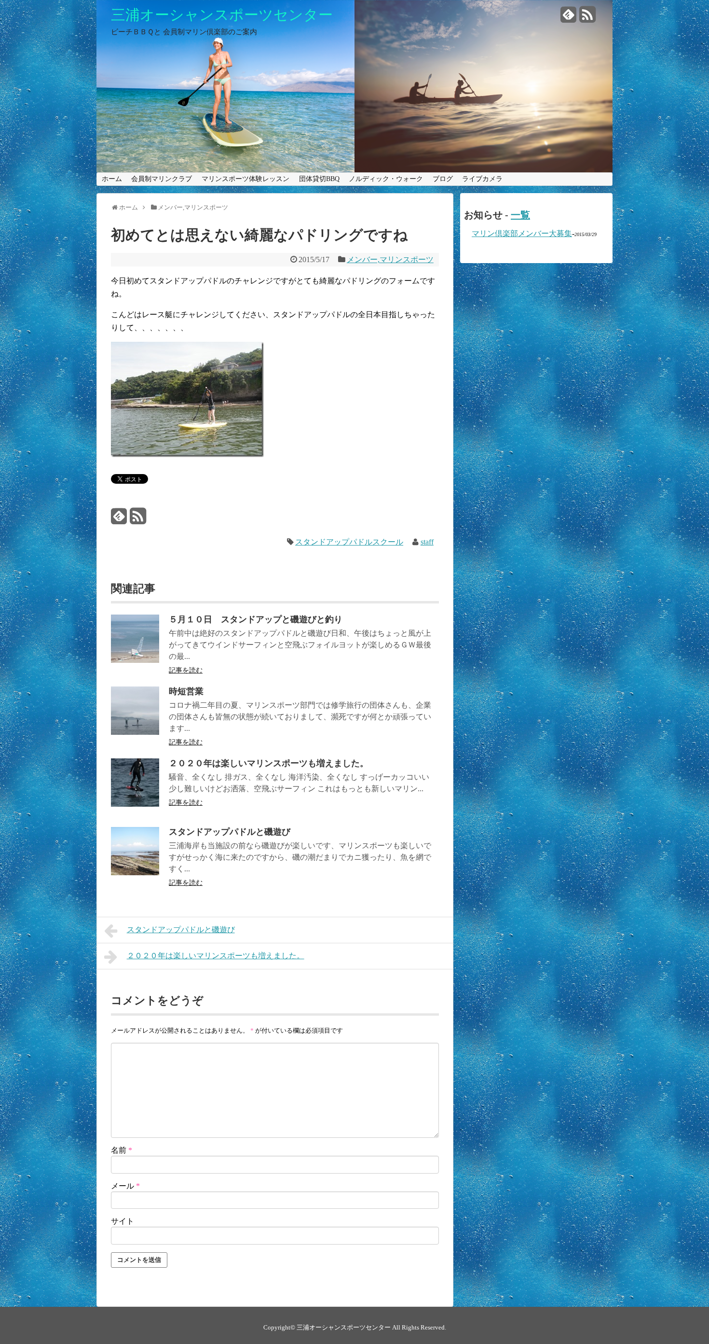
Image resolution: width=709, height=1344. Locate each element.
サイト (122, 1221)
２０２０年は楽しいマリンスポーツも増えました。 (268, 763)
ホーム (112, 178)
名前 (121, 1150)
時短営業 (186, 691)
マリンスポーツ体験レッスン (245, 178)
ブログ (443, 178)
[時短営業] (135, 732)
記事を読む (186, 670)
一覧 (520, 215)
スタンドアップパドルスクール (349, 542)
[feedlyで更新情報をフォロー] (568, 18)
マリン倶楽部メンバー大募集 (522, 233)
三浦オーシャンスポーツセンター (222, 15)
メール (125, 1186)
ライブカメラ (482, 178)
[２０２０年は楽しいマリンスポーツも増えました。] (135, 804)
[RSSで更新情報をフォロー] (587, 18)
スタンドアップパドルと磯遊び (229, 832)
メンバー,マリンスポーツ (390, 259)
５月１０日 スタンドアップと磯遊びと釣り (255, 619)
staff (427, 542)
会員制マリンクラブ (161, 178)
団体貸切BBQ (319, 178)
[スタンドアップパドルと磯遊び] (135, 872)
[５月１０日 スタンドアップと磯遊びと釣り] (135, 660)
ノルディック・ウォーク (386, 178)
